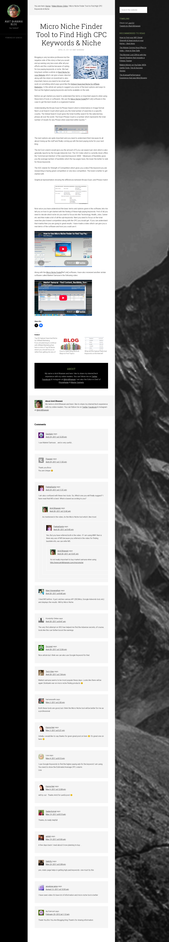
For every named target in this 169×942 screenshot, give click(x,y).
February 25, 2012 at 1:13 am (57, 914)
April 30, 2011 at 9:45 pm (64, 529)
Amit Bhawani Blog (14, 23)
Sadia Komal (51, 811)
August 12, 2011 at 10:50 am (57, 889)
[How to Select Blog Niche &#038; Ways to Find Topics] (71, 343)
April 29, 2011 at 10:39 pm (56, 437)
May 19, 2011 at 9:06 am (56, 839)
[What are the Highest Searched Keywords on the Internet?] (96, 343)
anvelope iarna (52, 886)
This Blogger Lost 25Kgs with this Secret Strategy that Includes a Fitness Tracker (133, 58)
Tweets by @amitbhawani (130, 26)
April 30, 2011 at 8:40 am (56, 593)
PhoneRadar (64, 382)
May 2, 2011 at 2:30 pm (55, 702)
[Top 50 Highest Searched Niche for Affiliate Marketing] (47, 345)
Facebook (46, 379)
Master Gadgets (77, 382)
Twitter (94, 376)
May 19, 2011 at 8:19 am (56, 814)
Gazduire (49, 434)
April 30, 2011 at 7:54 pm (56, 674)
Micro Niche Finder (78, 99)
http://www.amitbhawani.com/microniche (66, 562)
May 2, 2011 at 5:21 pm (55, 730)
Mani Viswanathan (53, 590)
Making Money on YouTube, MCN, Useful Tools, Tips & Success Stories (133, 68)
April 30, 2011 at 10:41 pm (68, 554)
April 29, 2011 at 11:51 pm (56, 490)
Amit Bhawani (55, 508)
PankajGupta (51, 487)
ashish (48, 836)
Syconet (49, 646)
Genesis (19, 38)
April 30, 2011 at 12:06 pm (56, 649)
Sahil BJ (49, 861)
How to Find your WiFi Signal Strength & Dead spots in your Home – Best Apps (131, 40)
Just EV (131, 23)
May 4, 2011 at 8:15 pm (55, 758)
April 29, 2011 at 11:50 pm (56, 462)
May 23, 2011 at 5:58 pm (56, 864)
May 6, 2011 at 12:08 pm (56, 789)
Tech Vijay (50, 671)
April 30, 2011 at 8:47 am (56, 621)
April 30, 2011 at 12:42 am (60, 511)
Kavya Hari (50, 727)
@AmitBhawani (69, 379)
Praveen (49, 459)
